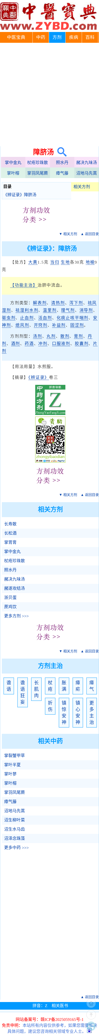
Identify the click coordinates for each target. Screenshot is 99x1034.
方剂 (57, 37)
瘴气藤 (62, 173)
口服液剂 (61, 343)
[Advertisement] (49, 94)
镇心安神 (78, 712)
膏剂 (78, 336)
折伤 (50, 706)
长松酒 (10, 533)
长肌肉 (36, 689)
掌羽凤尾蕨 (37, 173)
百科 (90, 37)
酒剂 (15, 343)
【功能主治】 (24, 285)
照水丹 (62, 162)
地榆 (90, 262)
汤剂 (37, 336)
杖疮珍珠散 (37, 162)
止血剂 (27, 318)
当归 (54, 262)
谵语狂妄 (22, 692)
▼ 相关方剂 (68, 234)
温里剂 (49, 310)
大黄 (33, 262)
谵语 (8, 686)
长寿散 (10, 524)
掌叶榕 (13, 173)
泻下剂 (76, 303)
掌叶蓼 (10, 774)
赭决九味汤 (86, 162)
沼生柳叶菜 (14, 820)
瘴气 (91, 686)
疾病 (73, 37)
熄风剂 (22, 325)
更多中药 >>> (16, 847)
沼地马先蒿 (86, 173)
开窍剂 (40, 325)
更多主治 (91, 712)
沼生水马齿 (14, 829)
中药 (40, 37)
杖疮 (50, 686)
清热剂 (58, 303)
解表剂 (40, 303)
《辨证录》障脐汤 (19, 195)
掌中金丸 (13, 162)
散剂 (65, 336)
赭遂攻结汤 (14, 588)
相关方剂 (81, 186)
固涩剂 (77, 325)
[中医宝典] (48, 29)
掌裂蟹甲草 (14, 755)
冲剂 (42, 343)
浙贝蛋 (10, 597)
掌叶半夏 (12, 765)
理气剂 (68, 310)
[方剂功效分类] (36, 226)
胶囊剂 (81, 343)
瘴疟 (78, 686)
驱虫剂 (8, 318)
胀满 (64, 686)
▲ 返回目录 (90, 234)
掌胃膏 (10, 542)
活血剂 (45, 318)
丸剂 (51, 336)
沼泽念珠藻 (14, 838)
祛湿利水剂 (26, 310)
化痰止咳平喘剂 (73, 318)
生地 (65, 262)
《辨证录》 (38, 377)
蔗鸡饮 (10, 607)
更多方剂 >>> (16, 616)
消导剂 (86, 310)
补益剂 (59, 325)
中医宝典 (16, 37)
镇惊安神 (64, 712)
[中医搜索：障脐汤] (60, 152)
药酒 (29, 343)
